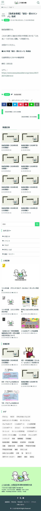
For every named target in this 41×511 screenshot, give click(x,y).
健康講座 (20, 438)
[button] (4, 104)
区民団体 (23, 442)
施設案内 (7, 502)
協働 (4, 446)
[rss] (20, 498)
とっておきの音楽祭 (29, 428)
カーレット (6, 431)
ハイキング (6, 438)
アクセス (33, 502)
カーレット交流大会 (18, 431)
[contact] (23, 498)
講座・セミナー (9, 254)
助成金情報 (17, 94)
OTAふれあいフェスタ (23, 417)
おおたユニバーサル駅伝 (10, 420)
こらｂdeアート (7, 428)
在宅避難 (20, 446)
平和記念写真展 (7, 449)
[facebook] (18, 498)
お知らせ (7, 236)
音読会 (32, 457)
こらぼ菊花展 (31, 424)
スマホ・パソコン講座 (9, 435)
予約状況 (19, 502)
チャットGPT (32, 435)
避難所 (20, 457)
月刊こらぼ (23, 449)
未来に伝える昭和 (8, 453)
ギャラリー (27, 502)
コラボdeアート (32, 431)
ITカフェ (5, 417)
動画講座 (15, 442)
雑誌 (25, 457)
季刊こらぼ (8, 249)
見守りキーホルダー (9, 457)
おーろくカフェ (25, 420)
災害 (17, 453)
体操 (13, 438)
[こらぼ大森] (20, 2)
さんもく (17, 428)
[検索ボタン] (38, 2)
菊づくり (28, 453)
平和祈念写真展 (30, 446)
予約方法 (13, 502)
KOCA (12, 417)
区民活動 (31, 442)
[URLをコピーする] (36, 104)
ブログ (7, 20)
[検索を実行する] (37, 224)
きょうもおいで (7, 424)
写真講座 (28, 438)
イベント (7, 241)
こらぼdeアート (19, 424)
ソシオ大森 (22, 435)
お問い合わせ (20, 504)
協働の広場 (11, 446)
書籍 (16, 449)
